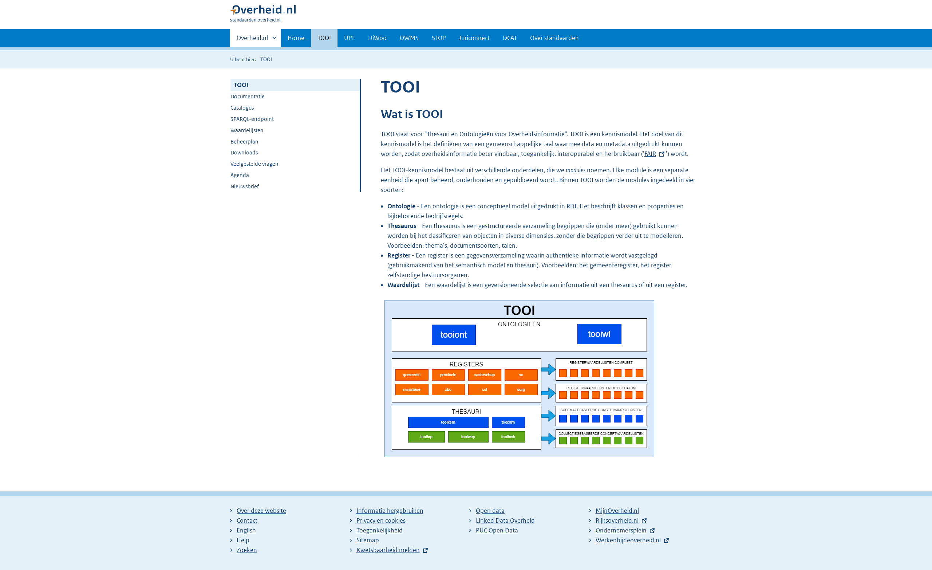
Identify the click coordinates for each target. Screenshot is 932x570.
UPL (349, 38)
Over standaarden (554, 38)
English (246, 530)
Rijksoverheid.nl (617, 520)
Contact (247, 520)
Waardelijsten (247, 130)
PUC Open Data (497, 530)
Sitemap (367, 540)
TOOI (324, 38)
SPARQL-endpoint (252, 118)
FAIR (650, 154)
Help (243, 540)
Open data (490, 511)
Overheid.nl (252, 40)
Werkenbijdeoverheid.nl (628, 540)
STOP (439, 38)
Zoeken (247, 550)
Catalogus (242, 107)
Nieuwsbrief (244, 186)
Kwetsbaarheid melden (388, 550)
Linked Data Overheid (505, 520)
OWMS (409, 38)
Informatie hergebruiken (389, 511)
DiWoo (377, 38)
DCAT (510, 38)
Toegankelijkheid (379, 530)
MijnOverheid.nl (617, 511)
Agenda (239, 175)
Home (296, 38)
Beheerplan (244, 141)
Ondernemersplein (621, 530)
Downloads (244, 152)
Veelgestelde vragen (254, 163)
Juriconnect (474, 38)
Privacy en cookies (381, 520)
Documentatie (247, 96)
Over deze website (261, 511)
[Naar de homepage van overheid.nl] (263, 11)
